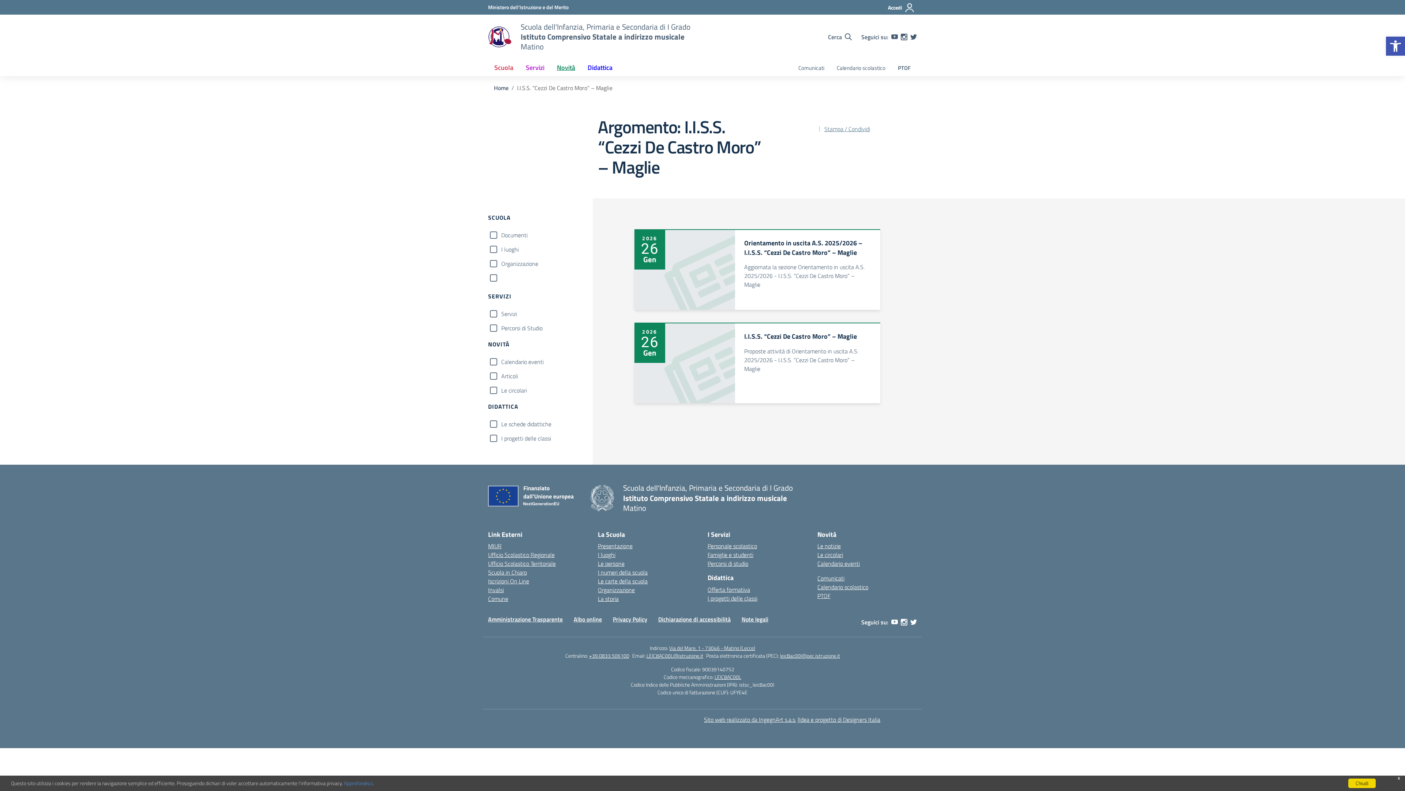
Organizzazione (519, 263)
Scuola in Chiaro (507, 572)
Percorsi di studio (728, 563)
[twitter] (913, 37)
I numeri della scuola (623, 572)
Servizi (509, 313)
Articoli (509, 376)
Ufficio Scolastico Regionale (521, 554)
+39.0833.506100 (609, 656)
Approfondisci (358, 783)
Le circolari (514, 390)
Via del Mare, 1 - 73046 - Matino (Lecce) (712, 648)
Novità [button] (566, 68)
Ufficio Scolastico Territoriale (522, 563)
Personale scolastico (732, 546)
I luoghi (510, 249)
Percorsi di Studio (522, 328)
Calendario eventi (522, 361)
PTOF (904, 68)
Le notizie (829, 546)
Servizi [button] (535, 68)
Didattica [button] (600, 68)
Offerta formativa (729, 589)
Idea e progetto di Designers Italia (839, 719)
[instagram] (904, 37)
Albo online (588, 619)
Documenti (514, 235)
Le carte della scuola (623, 581)
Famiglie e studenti (730, 554)
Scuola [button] (503, 68)
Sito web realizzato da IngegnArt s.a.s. (750, 719)
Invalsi (496, 590)
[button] (1395, 46)
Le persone (611, 563)
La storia (608, 598)
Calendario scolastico (861, 68)
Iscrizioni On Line (508, 581)
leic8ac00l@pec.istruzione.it (810, 656)
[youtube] (894, 37)
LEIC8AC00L (728, 677)
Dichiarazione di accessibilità (694, 619)
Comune (498, 598)
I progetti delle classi (526, 438)
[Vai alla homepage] (500, 37)
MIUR (495, 546)
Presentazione (615, 546)
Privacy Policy (630, 619)
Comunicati (811, 68)
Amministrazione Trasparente (525, 619)
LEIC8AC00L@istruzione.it (675, 656)
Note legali (755, 619)
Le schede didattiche (526, 424)
